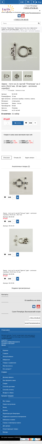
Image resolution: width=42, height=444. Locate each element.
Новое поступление (9, 404)
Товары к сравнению (9, 363)
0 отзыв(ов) (11, 90)
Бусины (5, 410)
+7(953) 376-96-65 (21, 20)
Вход (39, 2)
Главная (3, 28)
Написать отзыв (20, 90)
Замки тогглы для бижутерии (10, 29)
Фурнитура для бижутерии (11, 413)
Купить (18, 123)
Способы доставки (9, 386)
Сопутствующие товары (10, 429)
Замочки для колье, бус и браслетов (26, 28)
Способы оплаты (8, 389)
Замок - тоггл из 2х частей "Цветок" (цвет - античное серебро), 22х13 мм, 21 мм (19, 271)
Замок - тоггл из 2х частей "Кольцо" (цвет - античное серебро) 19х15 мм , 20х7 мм (20, 213)
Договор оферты (8, 377)
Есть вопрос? (7, 369)
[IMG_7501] (6, 76)
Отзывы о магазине (7, 343)
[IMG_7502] (28, 76)
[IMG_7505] (17, 76)
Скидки (5, 383)
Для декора (6, 426)
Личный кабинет (8, 356)
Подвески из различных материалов (14, 416)
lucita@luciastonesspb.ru (33, 13)
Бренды (5, 432)
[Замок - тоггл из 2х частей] (20, 51)
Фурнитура (10, 28)
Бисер (5, 407)
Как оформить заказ (9, 380)
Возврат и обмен (8, 392)
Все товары (6, 401)
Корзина (5, 350)
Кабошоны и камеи (9, 419)
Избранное (6, 359)
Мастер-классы (8, 366)
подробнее (4, 340)
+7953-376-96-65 (34, 318)
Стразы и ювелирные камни (12, 422)
